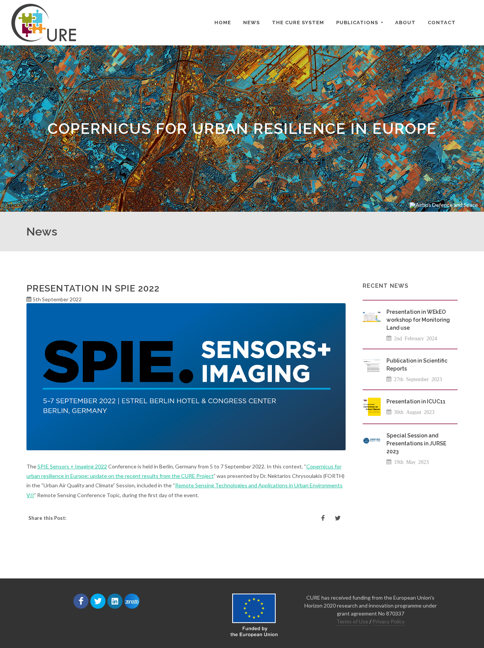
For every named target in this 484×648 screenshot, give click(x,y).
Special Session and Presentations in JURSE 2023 (416, 443)
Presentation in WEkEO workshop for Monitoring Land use (418, 320)
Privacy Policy (388, 621)
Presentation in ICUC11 (415, 401)
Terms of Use (352, 621)
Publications (358, 22)
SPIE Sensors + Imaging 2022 (72, 466)
